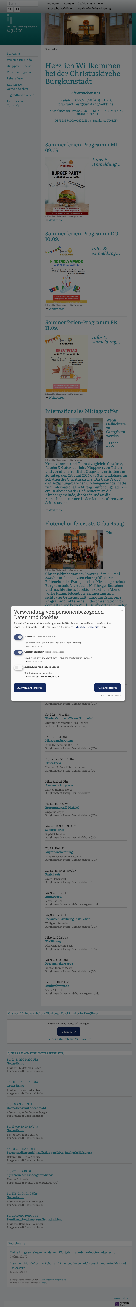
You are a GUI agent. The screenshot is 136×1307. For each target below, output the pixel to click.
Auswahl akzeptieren (29, 688)
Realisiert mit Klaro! (111, 695)
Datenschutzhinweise (86, 627)
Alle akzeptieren (107, 688)
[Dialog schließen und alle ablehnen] (122, 608)
